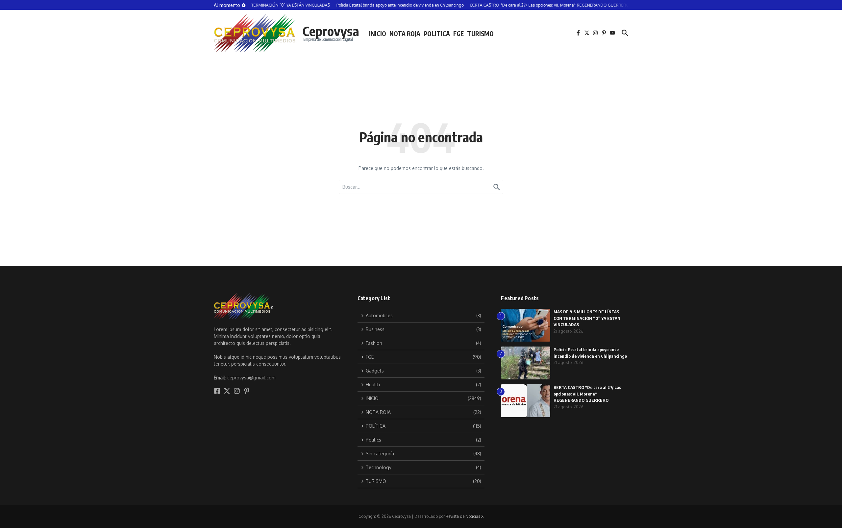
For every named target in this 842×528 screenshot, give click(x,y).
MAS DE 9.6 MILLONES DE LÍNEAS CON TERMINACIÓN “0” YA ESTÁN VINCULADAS (587, 318)
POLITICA (437, 33)
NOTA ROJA (404, 33)
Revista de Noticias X (464, 516)
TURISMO (480, 33)
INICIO (377, 33)
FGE (458, 33)
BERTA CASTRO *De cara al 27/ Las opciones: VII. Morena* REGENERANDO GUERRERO (587, 394)
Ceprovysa (331, 31)
